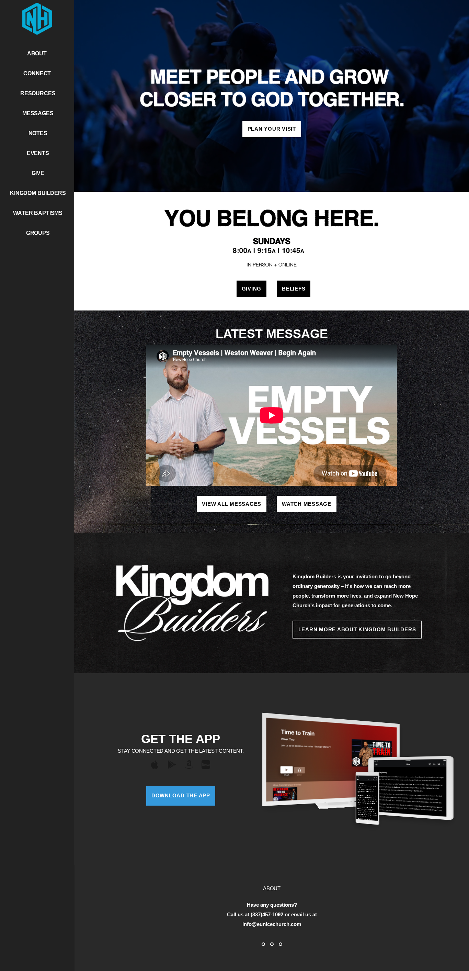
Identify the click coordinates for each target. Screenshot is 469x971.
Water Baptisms (37, 213)
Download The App (180, 795)
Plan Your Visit (272, 129)
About (37, 53)
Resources (38, 93)
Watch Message (306, 504)
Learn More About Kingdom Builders (357, 629)
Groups (38, 233)
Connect (37, 73)
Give (38, 173)
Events (38, 153)
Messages (38, 113)
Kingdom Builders (38, 193)
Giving (252, 289)
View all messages (231, 504)
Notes (37, 133)
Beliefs (293, 289)
